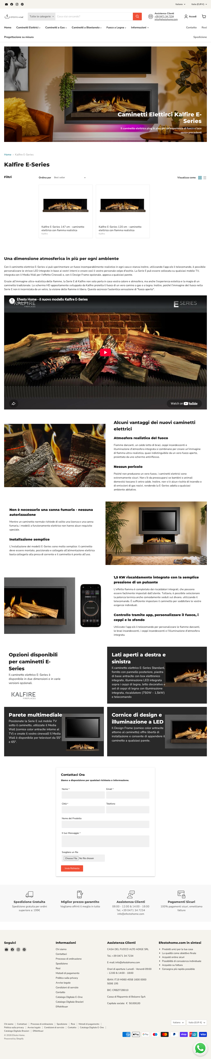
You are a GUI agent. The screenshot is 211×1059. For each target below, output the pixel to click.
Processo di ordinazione (69, 958)
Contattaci (61, 954)
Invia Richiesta (72, 868)
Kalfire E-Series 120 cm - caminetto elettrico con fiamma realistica (120, 228)
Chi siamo (61, 949)
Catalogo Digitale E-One (69, 997)
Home (7, 27)
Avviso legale (63, 982)
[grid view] (200, 177)
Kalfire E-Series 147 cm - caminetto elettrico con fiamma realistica (63, 228)
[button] (191, 16)
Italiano (179, 4)
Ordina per (45, 177)
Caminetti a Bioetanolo (86, 27)
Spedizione (200, 37)
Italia (198, 4)
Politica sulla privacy (67, 978)
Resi (204, 27)
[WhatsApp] (200, 1048)
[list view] (204, 177)
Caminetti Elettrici (27, 27)
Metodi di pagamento (67, 973)
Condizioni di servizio (67, 987)
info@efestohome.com (166, 19)
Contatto (191, 27)
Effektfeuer (62, 1006)
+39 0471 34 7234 (164, 16)
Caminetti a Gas (55, 27)
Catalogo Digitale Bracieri (69, 1001)
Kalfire (45, 233)
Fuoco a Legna (115, 27)
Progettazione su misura (19, 37)
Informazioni (139, 27)
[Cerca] (137, 16)
